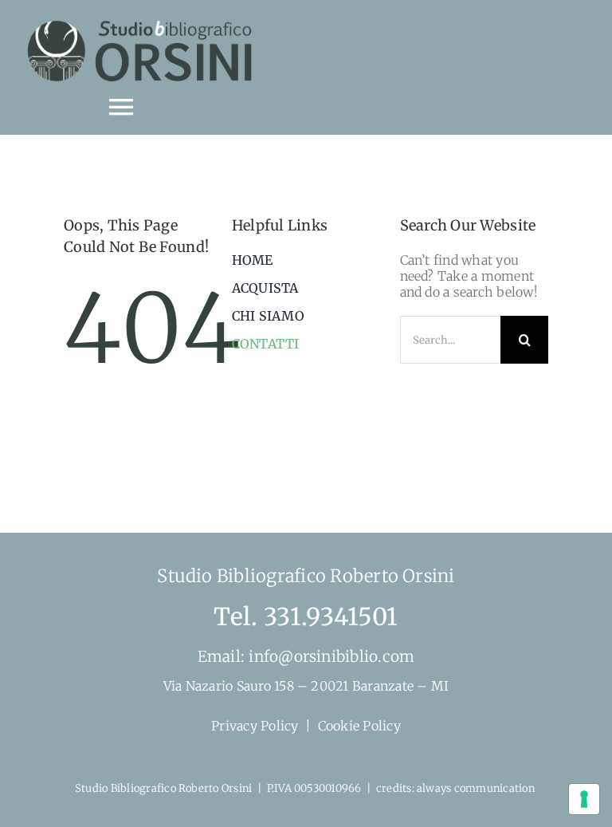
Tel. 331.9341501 (306, 616)
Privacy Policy (254, 726)
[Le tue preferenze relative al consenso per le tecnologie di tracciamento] (584, 799)
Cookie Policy (359, 726)
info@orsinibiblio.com (329, 656)
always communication (477, 788)
